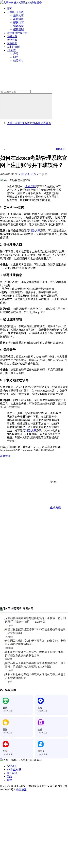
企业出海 (12, 39)
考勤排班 (18, 19)
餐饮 (5, 729)
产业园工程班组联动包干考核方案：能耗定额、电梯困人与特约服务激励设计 (35, 642)
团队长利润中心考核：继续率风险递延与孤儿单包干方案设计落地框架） (35, 676)
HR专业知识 (14, 769)
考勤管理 (30, 186)
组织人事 (18, 15)
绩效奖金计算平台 (17, 33)
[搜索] (26, 106)
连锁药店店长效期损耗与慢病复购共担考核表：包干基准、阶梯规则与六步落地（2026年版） (35, 665)
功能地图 (21, 789)
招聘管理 (18, 29)
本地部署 (12, 43)
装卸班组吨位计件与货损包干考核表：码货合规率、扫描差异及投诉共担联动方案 (35, 653)
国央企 (41, 751)
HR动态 (11, 50)
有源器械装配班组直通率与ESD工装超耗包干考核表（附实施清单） (35, 631)
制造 (40, 707)
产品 (15, 53)
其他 (9, 780)
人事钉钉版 (13, 46)
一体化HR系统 (15, 12)
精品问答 (18, 60)
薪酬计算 (18, 22)
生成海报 (55, 507)
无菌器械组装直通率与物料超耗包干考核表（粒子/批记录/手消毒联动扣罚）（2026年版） (35, 620)
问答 (15, 57)
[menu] (1, 0)
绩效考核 (18, 26)
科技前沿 (12, 773)
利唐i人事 (34, 230)
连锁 (5, 707)
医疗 (5, 751)
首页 (9, 8)
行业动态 (12, 766)
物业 (40, 729)
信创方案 (12, 36)
